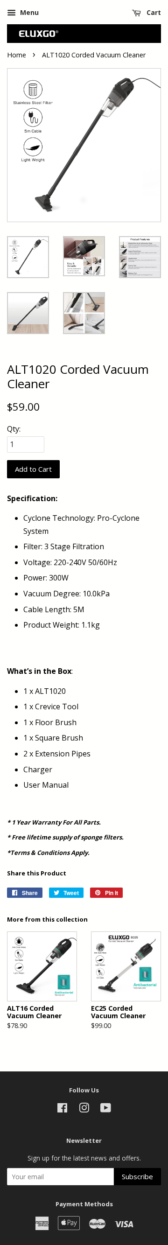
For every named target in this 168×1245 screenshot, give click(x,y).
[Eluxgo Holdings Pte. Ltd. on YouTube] (105, 1109)
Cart (153, 12)
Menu (28, 12)
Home (16, 54)
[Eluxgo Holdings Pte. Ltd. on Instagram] (84, 1109)
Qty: (14, 429)
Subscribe (137, 1176)
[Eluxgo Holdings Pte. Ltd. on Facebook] (62, 1109)
